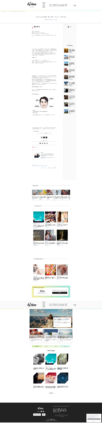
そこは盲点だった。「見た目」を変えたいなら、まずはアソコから (62, 225)
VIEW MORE (51, 393)
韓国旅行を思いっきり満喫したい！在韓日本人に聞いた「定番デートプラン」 (50, 278)
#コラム (50, 4)
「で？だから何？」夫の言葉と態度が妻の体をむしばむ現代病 (50, 197)
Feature (44, 7)
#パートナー (63, 4)
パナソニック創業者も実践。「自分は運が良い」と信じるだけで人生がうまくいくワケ (50, 336)
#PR (33, 276)
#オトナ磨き (53, 4)
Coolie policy (93, 417)
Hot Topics (43, 2)
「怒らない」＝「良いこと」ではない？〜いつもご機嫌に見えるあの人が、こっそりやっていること (38, 226)
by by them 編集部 (71, 79)
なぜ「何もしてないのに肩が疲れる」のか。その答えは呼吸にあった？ (50, 243)
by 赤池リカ (70, 59)
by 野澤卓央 (46, 370)
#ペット (72, 52)
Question (43, 305)
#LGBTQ (55, 5)
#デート (60, 4)
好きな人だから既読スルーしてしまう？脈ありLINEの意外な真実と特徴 (38, 387)
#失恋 (65, 5)
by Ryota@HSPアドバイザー (60, 226)
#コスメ (57, 4)
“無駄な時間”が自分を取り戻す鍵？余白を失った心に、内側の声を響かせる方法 (65, 336)
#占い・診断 (64, 385)
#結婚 (61, 5)
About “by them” (37, 414)
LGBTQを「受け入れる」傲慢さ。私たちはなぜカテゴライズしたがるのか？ (64, 197)
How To (44, 3)
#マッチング (50, 305)
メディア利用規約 (61, 416)
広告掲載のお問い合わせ (64, 414)
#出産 (59, 276)
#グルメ (46, 385)
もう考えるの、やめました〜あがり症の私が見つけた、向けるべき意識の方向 (62, 243)
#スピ (57, 321)
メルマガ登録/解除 (57, 414)
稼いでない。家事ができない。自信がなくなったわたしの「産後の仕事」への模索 (57, 197)
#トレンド (66, 305)
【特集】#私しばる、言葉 (36, 224)
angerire (42, 152)
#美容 (63, 5)
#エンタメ (59, 305)
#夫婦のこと (48, 195)
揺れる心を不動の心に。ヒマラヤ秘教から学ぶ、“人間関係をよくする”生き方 (62, 319)
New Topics (36, 346)
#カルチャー (46, 276)
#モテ (50, 5)
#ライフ (53, 5)
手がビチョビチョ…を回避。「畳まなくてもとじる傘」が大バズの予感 (35, 197)
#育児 (72, 98)
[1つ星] (32, 147)
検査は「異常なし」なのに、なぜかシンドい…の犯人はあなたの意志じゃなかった (38, 243)
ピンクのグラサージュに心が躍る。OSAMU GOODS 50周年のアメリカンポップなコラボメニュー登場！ (50, 387)
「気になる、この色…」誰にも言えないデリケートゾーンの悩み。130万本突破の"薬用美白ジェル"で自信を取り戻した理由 (38, 278)
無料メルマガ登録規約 (63, 291)
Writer (44, 304)
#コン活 (58, 5)
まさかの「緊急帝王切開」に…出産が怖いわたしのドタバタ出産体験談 (62, 278)
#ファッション (55, 305)
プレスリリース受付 (65, 415)
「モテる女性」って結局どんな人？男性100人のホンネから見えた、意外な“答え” (38, 368)
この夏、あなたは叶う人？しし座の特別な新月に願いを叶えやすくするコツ (62, 387)
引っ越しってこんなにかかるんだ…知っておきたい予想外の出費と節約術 (36, 336)
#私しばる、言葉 (70, 98)
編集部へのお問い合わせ (58, 415)
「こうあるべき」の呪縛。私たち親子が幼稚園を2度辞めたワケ (43, 197)
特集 (43, 414)
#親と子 (67, 4)
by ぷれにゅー (58, 370)
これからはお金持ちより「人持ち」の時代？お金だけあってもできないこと (50, 225)
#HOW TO (50, 19)
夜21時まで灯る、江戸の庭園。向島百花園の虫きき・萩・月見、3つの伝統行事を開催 (62, 368)
